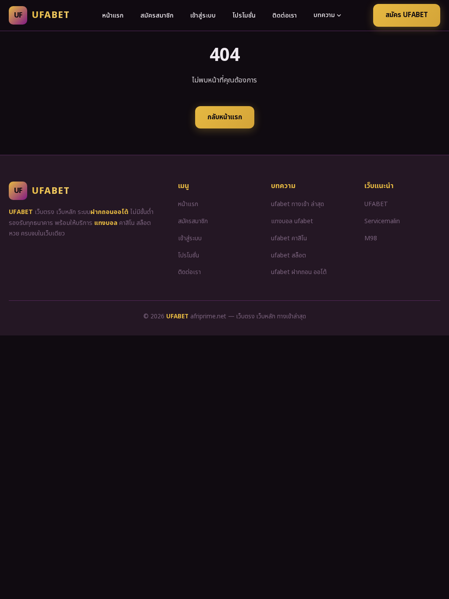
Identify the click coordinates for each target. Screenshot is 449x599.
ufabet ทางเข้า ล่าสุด (297, 204)
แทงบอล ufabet (292, 221)
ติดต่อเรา (284, 16)
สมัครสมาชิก (157, 16)
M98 (370, 238)
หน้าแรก (113, 16)
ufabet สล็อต (288, 255)
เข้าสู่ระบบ (203, 16)
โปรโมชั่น (244, 16)
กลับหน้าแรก (224, 117)
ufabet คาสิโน (289, 238)
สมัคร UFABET (406, 15)
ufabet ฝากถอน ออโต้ (299, 272)
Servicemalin (382, 221)
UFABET (376, 204)
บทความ (324, 15)
